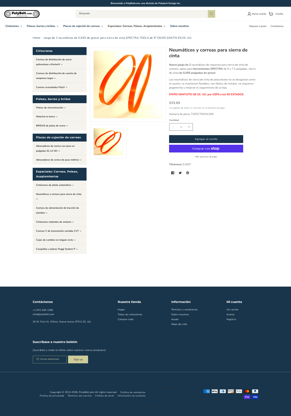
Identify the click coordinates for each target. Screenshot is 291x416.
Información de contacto (132, 395)
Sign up (78, 359)
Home (36, 38)
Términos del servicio (80, 395)
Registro (231, 319)
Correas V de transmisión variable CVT (57, 231)
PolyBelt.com (86, 392)
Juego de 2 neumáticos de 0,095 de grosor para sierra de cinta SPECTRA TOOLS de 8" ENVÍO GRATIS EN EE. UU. (118, 38)
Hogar (121, 309)
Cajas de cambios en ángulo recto (55, 239)
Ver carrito (232, 309)
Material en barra (46, 116)
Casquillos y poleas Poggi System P (56, 249)
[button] (277, 14)
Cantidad (174, 120)
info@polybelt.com (43, 314)
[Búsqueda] (211, 14)
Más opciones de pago (206, 156)
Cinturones (44, 51)
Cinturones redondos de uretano (54, 221)
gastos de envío (181, 108)
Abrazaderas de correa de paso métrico (58, 159)
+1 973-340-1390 (43, 310)
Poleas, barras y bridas (53, 99)
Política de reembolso (133, 392)
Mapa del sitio (179, 324)
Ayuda (175, 319)
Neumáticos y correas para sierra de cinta (59, 194)
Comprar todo (126, 319)
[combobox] (145, 14)
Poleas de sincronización (50, 107)
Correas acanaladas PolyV (51, 87)
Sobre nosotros (180, 314)
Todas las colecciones (130, 314)
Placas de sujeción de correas (58, 137)
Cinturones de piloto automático (54, 185)
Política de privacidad (52, 395)
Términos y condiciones (184, 309)
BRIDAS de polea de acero (51, 125)
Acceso (231, 314)
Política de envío (104, 395)
